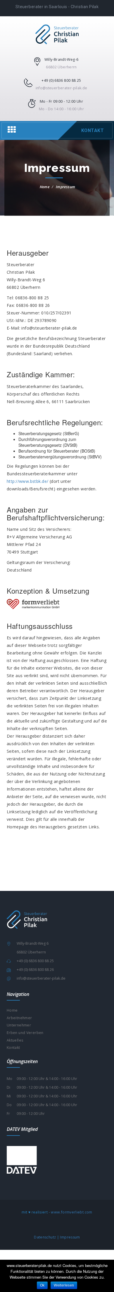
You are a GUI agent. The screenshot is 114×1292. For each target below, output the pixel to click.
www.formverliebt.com (71, 1212)
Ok (42, 1285)
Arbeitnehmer (19, 1017)
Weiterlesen (64, 1285)
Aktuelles (15, 1040)
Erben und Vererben (25, 1032)
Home (44, 186)
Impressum (70, 1237)
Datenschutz (45, 1237)
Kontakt (92, 130)
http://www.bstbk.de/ (27, 481)
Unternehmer (19, 1025)
